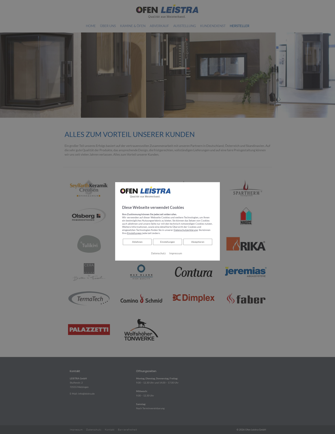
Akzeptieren (197, 241)
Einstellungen (167, 241)
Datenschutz (158, 253)
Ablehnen (137, 241)
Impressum (175, 253)
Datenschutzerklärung (186, 229)
